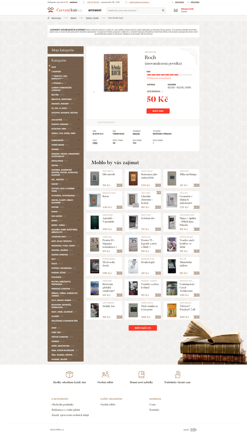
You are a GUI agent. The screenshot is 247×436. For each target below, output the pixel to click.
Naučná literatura (62, 255)
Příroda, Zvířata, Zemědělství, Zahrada (64, 294)
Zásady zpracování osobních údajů (70, 415)
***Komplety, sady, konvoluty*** (59, 77)
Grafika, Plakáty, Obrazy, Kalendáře (62, 201)
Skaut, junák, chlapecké (64, 312)
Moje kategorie (62, 50)
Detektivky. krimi (61, 129)
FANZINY (56, 184)
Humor (56, 212)
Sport (56, 328)
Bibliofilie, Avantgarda (63, 99)
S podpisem (56, 72)
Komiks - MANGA (59, 225)
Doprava (57, 149)
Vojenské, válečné (61, 359)
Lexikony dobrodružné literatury (61, 89)
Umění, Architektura (63, 346)
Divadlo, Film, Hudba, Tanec (63, 134)
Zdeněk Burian (60, 145)
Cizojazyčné (59, 120)
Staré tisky (58, 332)
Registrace (179, 2)
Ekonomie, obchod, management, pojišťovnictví (65, 155)
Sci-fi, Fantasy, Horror (64, 300)
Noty (55, 259)
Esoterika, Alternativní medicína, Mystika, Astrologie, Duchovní (64, 172)
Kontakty (154, 409)
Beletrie (73, 18)
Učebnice (58, 341)
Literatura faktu (61, 237)
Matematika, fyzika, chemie (65, 246)
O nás (152, 404)
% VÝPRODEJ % (59, 83)
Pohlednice (58, 277)
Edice (53, 67)
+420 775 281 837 (93, 2)
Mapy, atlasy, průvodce (63, 241)
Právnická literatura (62, 289)
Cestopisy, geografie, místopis (64, 114)
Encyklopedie (59, 161)
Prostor (136, 134)
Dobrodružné (60, 140)
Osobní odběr (108, 404)
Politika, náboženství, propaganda (61, 283)
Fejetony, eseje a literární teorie (62, 189)
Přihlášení (195, 2)
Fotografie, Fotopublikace (65, 195)
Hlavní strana (56, 18)
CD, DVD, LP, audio (61, 108)
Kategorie (58, 60)
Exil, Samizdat (59, 179)
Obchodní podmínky (63, 404)
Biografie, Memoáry (62, 104)
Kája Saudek (58, 216)
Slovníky (57, 316)
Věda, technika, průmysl (64, 355)
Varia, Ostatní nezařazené (65, 350)
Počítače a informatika (63, 268)
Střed (95, 143)
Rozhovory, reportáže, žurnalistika (61, 306)
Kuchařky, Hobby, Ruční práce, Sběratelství (64, 231)
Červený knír (65, 9)
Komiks (56, 221)
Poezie (57, 264)
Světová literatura (62, 337)
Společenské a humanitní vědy (64, 322)
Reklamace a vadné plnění (66, 409)
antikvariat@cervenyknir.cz (139, 2)
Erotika (57, 165)
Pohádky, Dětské (61, 273)
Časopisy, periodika (62, 124)
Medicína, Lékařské (62, 250)
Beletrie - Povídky (92, 18)
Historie (57, 207)
